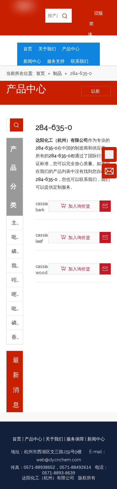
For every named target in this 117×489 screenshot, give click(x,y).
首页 (16, 438)
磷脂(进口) (17, 251)
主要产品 (17, 223)
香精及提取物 (17, 337)
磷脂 (17, 323)
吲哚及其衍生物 (17, 280)
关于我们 (54, 438)
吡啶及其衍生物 (17, 237)
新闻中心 (96, 438)
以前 (96, 91)
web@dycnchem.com (58, 459)
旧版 (98, 13)
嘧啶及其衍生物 (17, 294)
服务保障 (75, 438)
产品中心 (33, 438)
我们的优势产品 (17, 266)
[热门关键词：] (65, 16)
